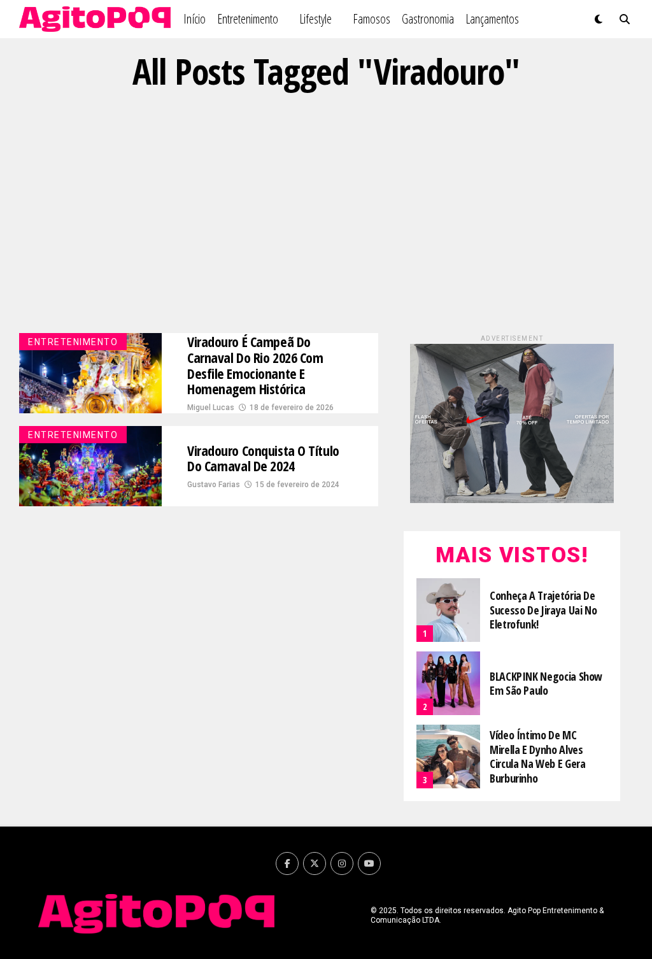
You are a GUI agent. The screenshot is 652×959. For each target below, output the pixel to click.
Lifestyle (315, 18)
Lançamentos (492, 18)
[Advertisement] (326, 212)
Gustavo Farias (213, 484)
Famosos (371, 18)
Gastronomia (428, 18)
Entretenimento (247, 18)
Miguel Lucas (210, 407)
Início (194, 18)
